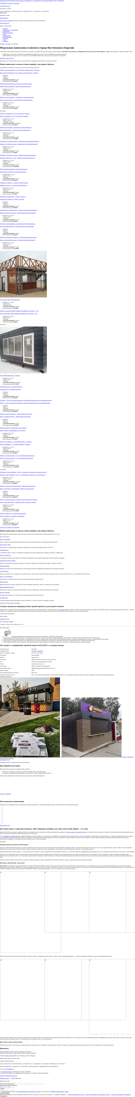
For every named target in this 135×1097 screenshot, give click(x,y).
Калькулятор (3, 12)
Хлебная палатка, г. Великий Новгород (10, 389)
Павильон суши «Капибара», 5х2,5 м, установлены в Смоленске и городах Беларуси (22, 475)
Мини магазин (4, 582)
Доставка (5, 38)
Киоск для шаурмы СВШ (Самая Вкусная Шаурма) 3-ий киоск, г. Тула (18, 313)
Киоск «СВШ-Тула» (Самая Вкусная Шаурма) (12, 516)
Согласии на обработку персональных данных (97, 1094)
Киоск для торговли (5, 555)
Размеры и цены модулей (6, 58)
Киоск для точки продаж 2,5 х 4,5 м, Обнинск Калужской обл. (16, 458)
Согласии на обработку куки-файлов (120, 1094)
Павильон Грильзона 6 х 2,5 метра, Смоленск (12, 199)
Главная (5, 28)
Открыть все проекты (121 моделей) (9, 527)
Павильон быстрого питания (7, 560)
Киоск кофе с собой (5, 544)
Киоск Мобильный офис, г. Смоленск (10, 375)
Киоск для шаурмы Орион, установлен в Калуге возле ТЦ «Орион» (18, 502)
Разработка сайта (4, 1078)
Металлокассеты (7, 37)
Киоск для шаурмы (5, 539)
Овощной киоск (4, 550)
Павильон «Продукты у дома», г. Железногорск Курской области (17, 158)
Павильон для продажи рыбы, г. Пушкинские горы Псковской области (19, 144)
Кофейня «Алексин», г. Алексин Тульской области (13, 185)
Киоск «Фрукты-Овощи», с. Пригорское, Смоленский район (16, 100)
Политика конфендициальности (8, 1075)
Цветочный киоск (5, 566)
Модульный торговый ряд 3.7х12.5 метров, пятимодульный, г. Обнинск (19, 73)
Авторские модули (5, 6)
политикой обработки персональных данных (28, 1091)
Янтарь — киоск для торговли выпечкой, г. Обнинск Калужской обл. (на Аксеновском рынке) (25, 403)
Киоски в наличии (8, 32)
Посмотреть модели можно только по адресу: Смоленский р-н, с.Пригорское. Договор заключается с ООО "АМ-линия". (32, 0)
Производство (7, 35)
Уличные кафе (4, 597)
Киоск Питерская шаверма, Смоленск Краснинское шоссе (15, 86)
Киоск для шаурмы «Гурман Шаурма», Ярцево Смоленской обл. (17, 488)
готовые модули (64, 609)
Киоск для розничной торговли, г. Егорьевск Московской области (17, 240)
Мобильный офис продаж (7, 587)
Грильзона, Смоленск (37, 651)
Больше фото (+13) (5, 759)
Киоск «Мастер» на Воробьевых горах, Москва (12, 430)
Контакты (5, 41)
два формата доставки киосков (11, 836)
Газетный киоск (4, 571)
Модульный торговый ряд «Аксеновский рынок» (13, 172)
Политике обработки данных (76, 1094)
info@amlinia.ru (4, 18)
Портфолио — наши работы (10, 30)
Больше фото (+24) (5, 825)
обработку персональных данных (59, 1091)
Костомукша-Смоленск (6, 20)
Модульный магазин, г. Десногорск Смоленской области (15, 130)
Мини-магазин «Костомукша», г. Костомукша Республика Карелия (18, 213)
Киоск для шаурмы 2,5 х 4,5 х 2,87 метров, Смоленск (14, 116)
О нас (4, 40)
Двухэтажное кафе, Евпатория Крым (10, 299)
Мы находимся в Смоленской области (76, 832)
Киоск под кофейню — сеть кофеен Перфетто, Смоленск (15, 444)
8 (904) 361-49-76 (4, 23)
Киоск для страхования (6, 576)
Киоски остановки (5, 592)
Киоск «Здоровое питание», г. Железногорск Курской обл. (15, 416)
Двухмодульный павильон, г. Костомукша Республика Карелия (17, 226)
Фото (4, 34)
